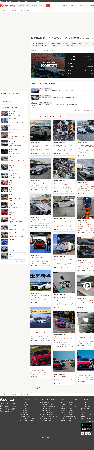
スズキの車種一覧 (25, 412)
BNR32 (21, 122)
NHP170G (17, 170)
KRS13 (16, 198)
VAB (10, 243)
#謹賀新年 (33, 295)
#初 (55, 261)
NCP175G (11, 169)
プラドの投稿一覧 (45, 410)
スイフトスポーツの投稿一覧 (48, 404)
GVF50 (11, 221)
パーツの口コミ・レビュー (81, 5)
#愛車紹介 (64, 185)
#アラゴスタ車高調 (83, 223)
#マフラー (80, 300)
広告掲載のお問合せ (86, 418)
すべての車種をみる (45, 420)
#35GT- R (38, 332)
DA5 (10, 207)
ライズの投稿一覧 (45, 408)
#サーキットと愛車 (83, 185)
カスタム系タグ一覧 (66, 420)
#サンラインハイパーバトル (64, 299)
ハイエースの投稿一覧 (46, 412)
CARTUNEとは (85, 402)
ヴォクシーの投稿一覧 (46, 414)
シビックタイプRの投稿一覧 (47, 406)
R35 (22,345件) (44, 50)
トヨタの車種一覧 (25, 402)
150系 (14, 229)
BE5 (10, 257)
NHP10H (16, 136)
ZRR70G (22, 160)
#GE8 (89, 147)
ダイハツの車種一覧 (25, 414)
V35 (20, 129)
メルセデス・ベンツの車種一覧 (28, 418)
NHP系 (21, 136)
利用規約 (83, 412)
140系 (10, 229)
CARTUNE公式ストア (87, 406)
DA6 (14, 207)
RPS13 (21, 198)
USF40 (20, 221)
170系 (19, 229)
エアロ (52, 116)
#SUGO (33, 257)
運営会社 (83, 416)
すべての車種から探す (20, 261)
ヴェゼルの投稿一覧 (45, 418)
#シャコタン (81, 145)
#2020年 (39, 295)
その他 (71, 116)
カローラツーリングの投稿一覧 (48, 416)
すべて (52, 50)
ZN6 (10, 214)
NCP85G (11, 170)
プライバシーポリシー (87, 414)
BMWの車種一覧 (24, 416)
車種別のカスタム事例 (67, 5)
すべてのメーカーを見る (26, 420)
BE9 (13, 257)
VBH (14, 250)
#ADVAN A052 (58, 338)
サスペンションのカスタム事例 (69, 406)
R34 (17, 122)
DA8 (20, 207)
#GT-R (32, 259)
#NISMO (56, 145)
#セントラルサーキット (84, 302)
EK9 (10, 177)
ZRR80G (11, 236)
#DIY (85, 147)
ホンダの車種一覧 (25, 406)
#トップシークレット (87, 226)
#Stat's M (60, 147)
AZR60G (11, 160)
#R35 (65, 147)
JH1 (10, 153)
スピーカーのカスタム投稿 (68, 416)
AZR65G (17, 160)
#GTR (32, 297)
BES (20, 257)
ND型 (18, 115)
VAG (10, 250)
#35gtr (43, 332)
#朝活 (36, 147)
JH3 (17, 153)
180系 (23, 229)
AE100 (10, 145)
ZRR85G (17, 236)
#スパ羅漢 (37, 145)
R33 (13, 122)
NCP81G (18, 169)
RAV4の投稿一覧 (44, 402)
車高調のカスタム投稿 (66, 408)
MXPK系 (11, 138)
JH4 (20, 153)
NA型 (22, 115)
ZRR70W (11, 162)
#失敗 (32, 147)
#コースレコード (58, 340)
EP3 (13, 177)
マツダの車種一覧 (25, 408)
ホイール (43, 116)
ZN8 (10, 191)
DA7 (17, 207)
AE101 (15, 145)
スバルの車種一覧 (25, 410)
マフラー (61, 116)
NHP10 (11, 136)
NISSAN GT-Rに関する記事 (45, 88)
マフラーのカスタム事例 (67, 412)
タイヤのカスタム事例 (66, 404)
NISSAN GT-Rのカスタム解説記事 (43, 83)
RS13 (10, 200)
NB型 (10, 115)
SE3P (10, 184)
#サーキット (45, 145)
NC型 (14, 115)
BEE (17, 257)
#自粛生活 (80, 262)
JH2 (13, 153)
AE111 (10, 146)
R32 (10, 122)
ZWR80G (23, 236)
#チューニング (88, 337)
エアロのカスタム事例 (66, 414)
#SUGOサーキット (67, 259)
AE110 (20, 145)
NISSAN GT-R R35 (36, 142)
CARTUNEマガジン (86, 404)
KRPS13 (11, 198)
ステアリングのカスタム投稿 (68, 418)
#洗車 (32, 145)
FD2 (17, 177)
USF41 (11, 222)
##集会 (58, 185)
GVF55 (16, 221)
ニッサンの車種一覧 (25, 404)
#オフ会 (86, 186)
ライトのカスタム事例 (66, 410)
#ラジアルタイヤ (68, 338)
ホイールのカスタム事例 (67, 402)
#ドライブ (41, 183)
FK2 (20, 177)
